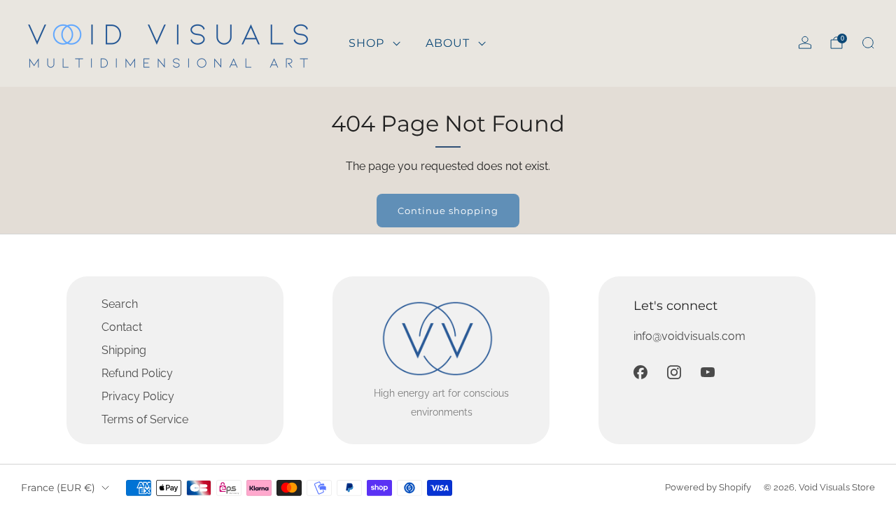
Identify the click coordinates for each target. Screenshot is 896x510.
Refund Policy (137, 373)
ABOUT (448, 43)
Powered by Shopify (708, 487)
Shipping (124, 350)
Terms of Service (145, 419)
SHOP (366, 43)
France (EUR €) (58, 487)
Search (120, 304)
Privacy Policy (138, 396)
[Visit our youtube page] (707, 372)
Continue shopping (448, 210)
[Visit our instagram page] (674, 372)
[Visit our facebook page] (640, 372)
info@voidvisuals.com (690, 336)
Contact (122, 327)
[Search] (868, 43)
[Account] (805, 43)
